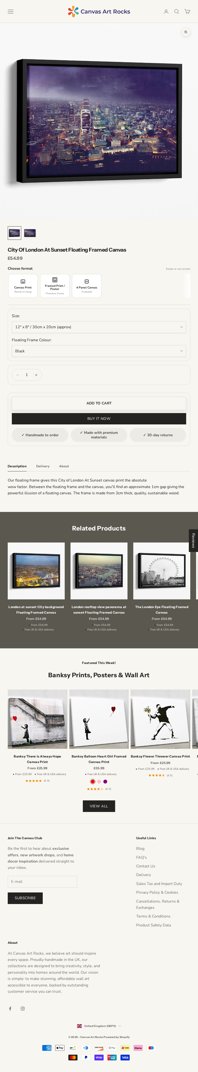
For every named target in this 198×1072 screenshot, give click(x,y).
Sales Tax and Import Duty (159, 883)
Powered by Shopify (117, 1037)
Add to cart (99, 403)
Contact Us (145, 866)
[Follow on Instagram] (22, 1008)
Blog (140, 848)
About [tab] (64, 466)
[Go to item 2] (30, 233)
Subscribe (25, 898)
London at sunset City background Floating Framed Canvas (36, 609)
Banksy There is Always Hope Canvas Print (37, 759)
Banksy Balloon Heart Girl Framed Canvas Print (99, 759)
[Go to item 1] (14, 233)
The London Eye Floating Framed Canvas (161, 609)
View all (99, 806)
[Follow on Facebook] (10, 1008)
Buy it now (99, 418)
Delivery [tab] (43, 466)
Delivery (143, 875)
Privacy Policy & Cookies (157, 892)
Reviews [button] (193, 540)
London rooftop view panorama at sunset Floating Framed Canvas (99, 609)
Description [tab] (17, 466)
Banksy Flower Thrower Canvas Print (160, 756)
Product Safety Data (153, 925)
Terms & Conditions (153, 916)
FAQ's (141, 857)
